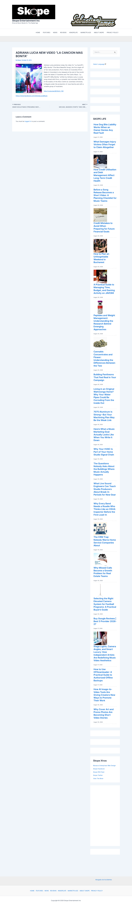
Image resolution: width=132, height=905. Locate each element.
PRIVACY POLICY (97, 891)
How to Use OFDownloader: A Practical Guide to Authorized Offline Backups (103, 675)
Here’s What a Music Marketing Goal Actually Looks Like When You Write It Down (104, 435)
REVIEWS (53, 891)
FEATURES (39, 891)
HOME (32, 891)
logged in (28, 121)
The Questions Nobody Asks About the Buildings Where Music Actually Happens (104, 469)
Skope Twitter (98, 775)
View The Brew (98, 778)
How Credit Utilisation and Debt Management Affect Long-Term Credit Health (105, 175)
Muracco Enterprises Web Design (104, 765)
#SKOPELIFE (62, 891)
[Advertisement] (106, 815)
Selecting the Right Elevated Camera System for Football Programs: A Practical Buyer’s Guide (105, 604)
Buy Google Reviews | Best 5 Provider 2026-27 (105, 621)
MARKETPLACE (73, 891)
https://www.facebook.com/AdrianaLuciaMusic (32, 96)
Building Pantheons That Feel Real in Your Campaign (105, 377)
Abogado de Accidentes (103, 880)
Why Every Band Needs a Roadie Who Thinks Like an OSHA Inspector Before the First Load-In (104, 509)
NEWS (47, 891)
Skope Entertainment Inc (26, 20)
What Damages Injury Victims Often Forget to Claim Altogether (105, 144)
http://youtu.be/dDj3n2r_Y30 (53, 91)
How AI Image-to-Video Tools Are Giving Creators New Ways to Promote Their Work (104, 695)
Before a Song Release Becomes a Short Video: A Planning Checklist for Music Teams (105, 195)
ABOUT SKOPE (85, 891)
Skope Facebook (99, 769)
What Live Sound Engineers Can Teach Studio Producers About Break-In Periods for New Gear (105, 489)
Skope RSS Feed (98, 772)
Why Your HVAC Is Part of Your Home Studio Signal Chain (104, 452)
